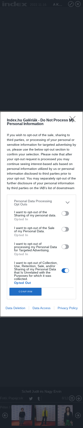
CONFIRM (26, 291)
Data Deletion (15, 308)
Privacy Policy (68, 308)
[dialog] (41, 214)
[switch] (65, 213)
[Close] (74, 120)
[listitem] (41, 202)
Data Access (41, 308)
